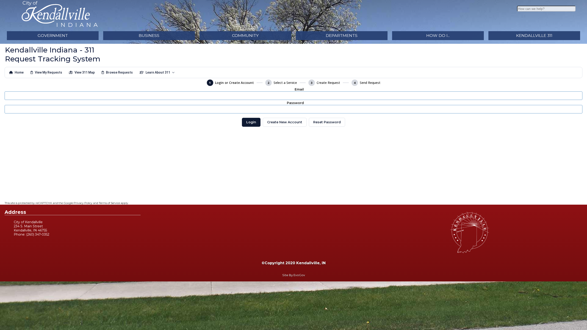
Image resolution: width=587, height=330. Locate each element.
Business (149, 35)
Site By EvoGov (293, 275)
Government (53, 35)
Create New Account (284, 122)
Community (245, 35)
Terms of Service (109, 203)
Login (251, 122)
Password (295, 103)
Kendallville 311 (534, 35)
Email (299, 89)
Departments (341, 35)
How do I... (438, 35)
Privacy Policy (83, 203)
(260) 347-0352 (37, 234)
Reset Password (327, 122)
